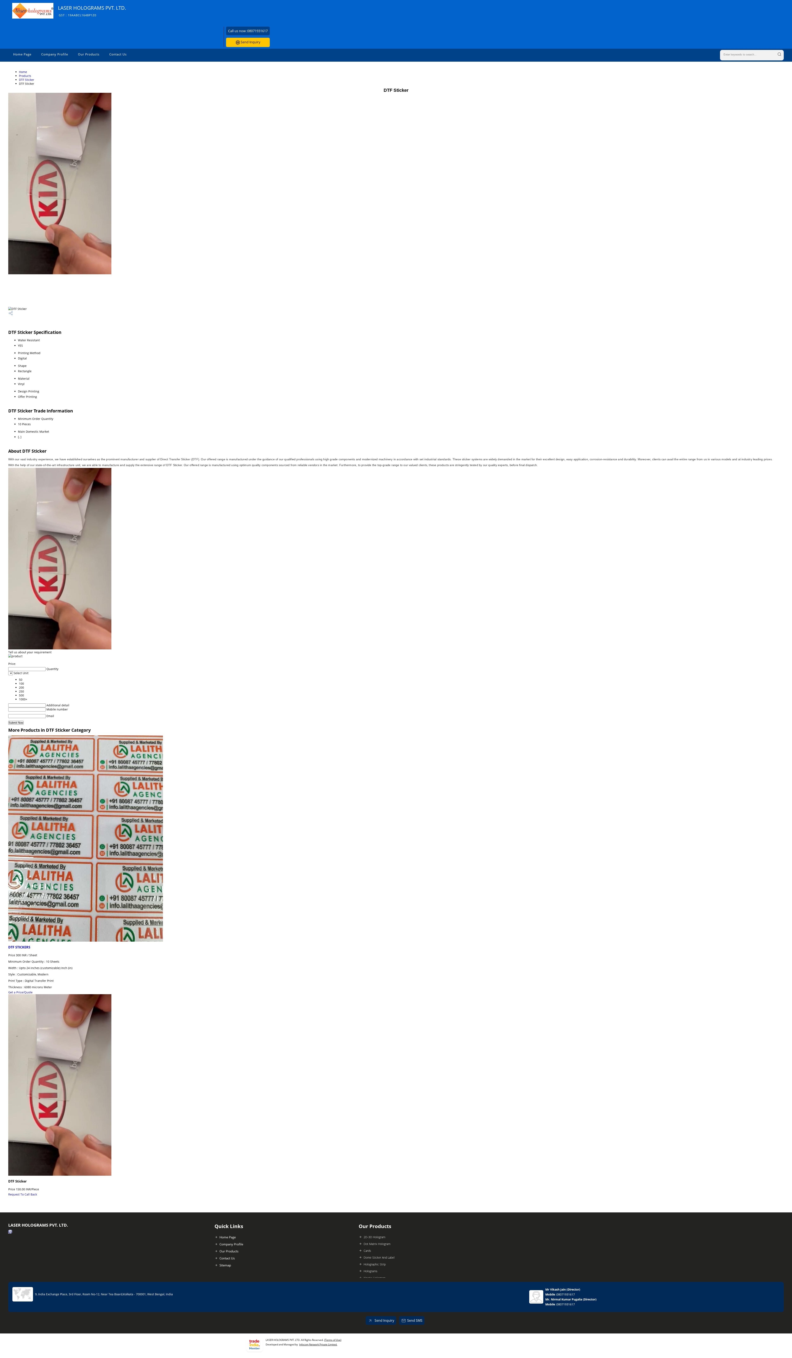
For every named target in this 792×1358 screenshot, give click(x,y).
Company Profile (54, 54)
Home (23, 72)
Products (25, 76)
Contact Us (118, 54)
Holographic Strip (375, 1264)
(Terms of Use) (332, 1340)
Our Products (88, 54)
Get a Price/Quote (20, 992)
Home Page (22, 54)
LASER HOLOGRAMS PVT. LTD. (92, 11)
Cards (367, 1251)
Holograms (370, 1271)
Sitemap (225, 1265)
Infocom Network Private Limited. (318, 1344)
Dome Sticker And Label (379, 1257)
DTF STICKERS (19, 947)
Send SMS (414, 1320)
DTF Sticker (26, 80)
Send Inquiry (250, 42)
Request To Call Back (22, 1194)
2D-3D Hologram (374, 1237)
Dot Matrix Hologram (377, 1244)
